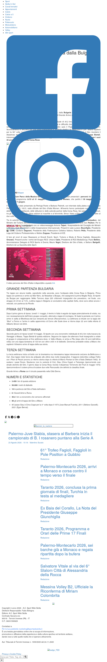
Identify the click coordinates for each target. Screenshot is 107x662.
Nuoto (7, 19)
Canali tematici (11, 6)
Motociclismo (10, 25)
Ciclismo (8, 17)
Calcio (7, 11)
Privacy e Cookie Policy (11, 654)
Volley (7, 30)
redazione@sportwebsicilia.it (24, 626)
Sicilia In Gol (10, 4)
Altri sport (9, 32)
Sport (7, 1)
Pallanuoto (9, 22)
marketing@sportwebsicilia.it (30, 629)
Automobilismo (11, 27)
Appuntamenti (11, 9)
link (53, 283)
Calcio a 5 (9, 14)
